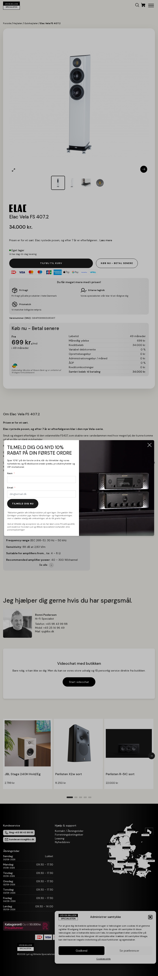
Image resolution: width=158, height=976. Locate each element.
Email (10, 487)
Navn (10, 473)
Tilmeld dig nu (23, 503)
